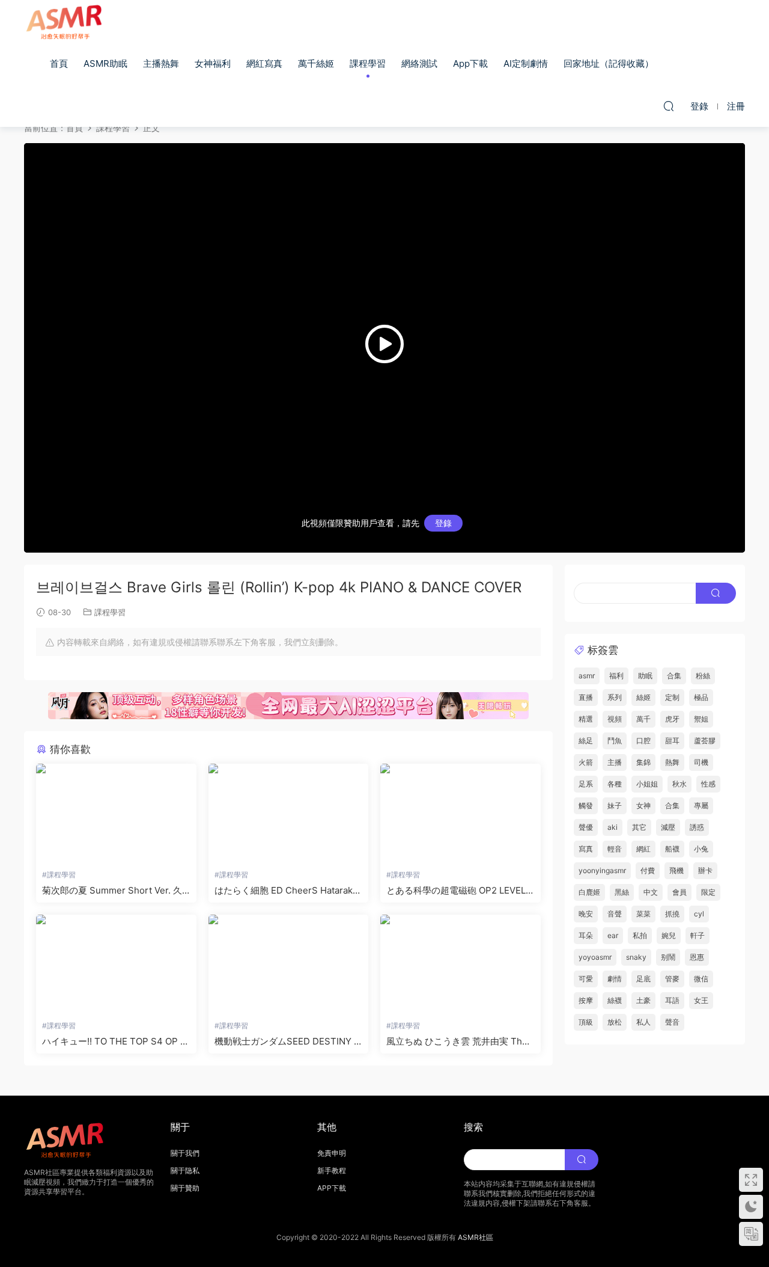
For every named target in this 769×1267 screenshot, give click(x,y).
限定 (708, 892)
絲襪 (614, 1000)
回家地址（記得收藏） (609, 63)
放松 (614, 1021)
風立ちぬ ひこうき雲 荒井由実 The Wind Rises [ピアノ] (456, 1041)
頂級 (586, 1021)
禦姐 (701, 718)
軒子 (697, 935)
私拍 (640, 935)
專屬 (701, 805)
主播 (614, 762)
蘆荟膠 (705, 740)
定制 (672, 697)
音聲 (614, 913)
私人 (643, 1021)
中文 (650, 892)
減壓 (668, 827)
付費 (647, 870)
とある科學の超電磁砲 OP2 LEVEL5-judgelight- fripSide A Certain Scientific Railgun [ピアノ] (459, 891)
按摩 (586, 1000)
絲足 (586, 740)
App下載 (470, 63)
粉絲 (703, 675)
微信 (701, 978)
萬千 (643, 718)
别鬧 (668, 957)
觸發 (586, 805)
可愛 (586, 978)
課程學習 (368, 63)
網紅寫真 (264, 63)
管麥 (672, 978)
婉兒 (668, 935)
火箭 (586, 762)
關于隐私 (185, 1170)
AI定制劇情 (525, 63)
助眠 (645, 675)
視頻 (614, 718)
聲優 (586, 827)
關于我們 (185, 1153)
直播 (586, 697)
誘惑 (697, 827)
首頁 (59, 63)
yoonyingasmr (602, 870)
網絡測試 (419, 63)
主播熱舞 (161, 63)
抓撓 (672, 913)
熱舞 (672, 762)
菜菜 (643, 913)
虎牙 (672, 718)
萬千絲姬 (316, 63)
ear (612, 935)
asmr (587, 675)
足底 (643, 978)
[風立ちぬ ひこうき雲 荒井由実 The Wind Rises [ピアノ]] (460, 964)
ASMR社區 (475, 1237)
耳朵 (586, 935)
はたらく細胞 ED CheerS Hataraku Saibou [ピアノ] (286, 891)
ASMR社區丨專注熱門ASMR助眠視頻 (66, 21)
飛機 (676, 870)
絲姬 (643, 697)
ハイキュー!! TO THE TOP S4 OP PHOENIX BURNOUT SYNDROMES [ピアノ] (114, 1041)
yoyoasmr (595, 957)
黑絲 (622, 892)
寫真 (586, 848)
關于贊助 (185, 1187)
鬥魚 (614, 740)
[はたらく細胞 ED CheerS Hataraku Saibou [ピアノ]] (288, 814)
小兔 (701, 848)
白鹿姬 (589, 892)
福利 (616, 675)
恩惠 (697, 957)
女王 (701, 1000)
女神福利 (213, 63)
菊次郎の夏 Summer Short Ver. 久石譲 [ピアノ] (112, 891)
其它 (639, 827)
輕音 (614, 848)
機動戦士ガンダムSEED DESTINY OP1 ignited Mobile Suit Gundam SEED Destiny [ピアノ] (287, 1041)
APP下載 (331, 1187)
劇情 (614, 978)
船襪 (672, 848)
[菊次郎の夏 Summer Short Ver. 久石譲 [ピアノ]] (116, 814)
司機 (701, 762)
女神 (643, 805)
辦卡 (705, 870)
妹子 (614, 805)
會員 (679, 892)
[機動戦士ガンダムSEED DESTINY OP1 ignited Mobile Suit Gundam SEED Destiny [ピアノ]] (288, 964)
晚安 (586, 913)
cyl (699, 913)
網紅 (643, 848)
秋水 (679, 783)
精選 (586, 718)
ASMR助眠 (105, 63)
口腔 (643, 740)
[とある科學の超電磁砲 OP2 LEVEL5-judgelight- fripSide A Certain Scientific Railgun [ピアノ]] (460, 814)
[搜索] (669, 105)
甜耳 (672, 740)
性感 (708, 783)
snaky (636, 957)
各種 (614, 783)
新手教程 (331, 1170)
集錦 (643, 762)
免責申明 (331, 1153)
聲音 (672, 1021)
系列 (614, 697)
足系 (586, 783)
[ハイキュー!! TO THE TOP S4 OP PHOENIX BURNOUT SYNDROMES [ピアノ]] (116, 964)
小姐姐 (647, 783)
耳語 (672, 1000)
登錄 (443, 523)
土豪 (643, 1000)
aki (612, 827)
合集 (674, 675)
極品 (701, 697)
